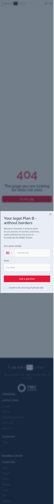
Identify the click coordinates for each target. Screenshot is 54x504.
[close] (50, 214)
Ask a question (27, 278)
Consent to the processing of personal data (26, 288)
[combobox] (9, 253)
